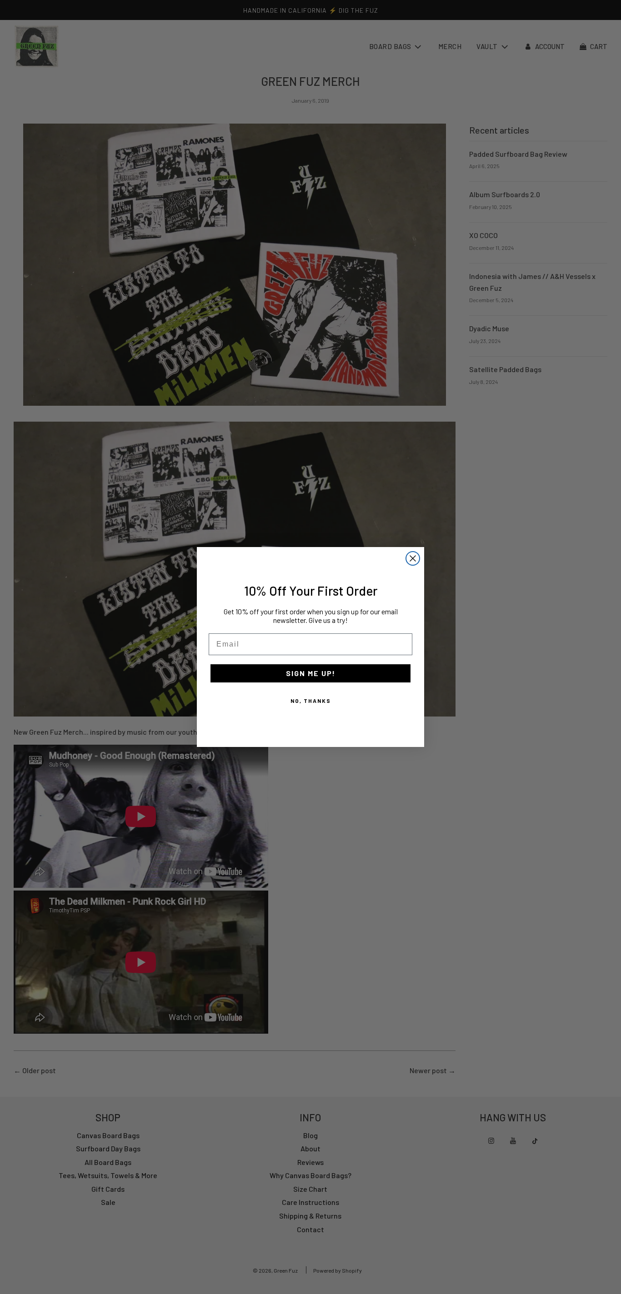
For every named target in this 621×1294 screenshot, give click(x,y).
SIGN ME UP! (311, 673)
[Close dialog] (413, 558)
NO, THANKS (310, 700)
